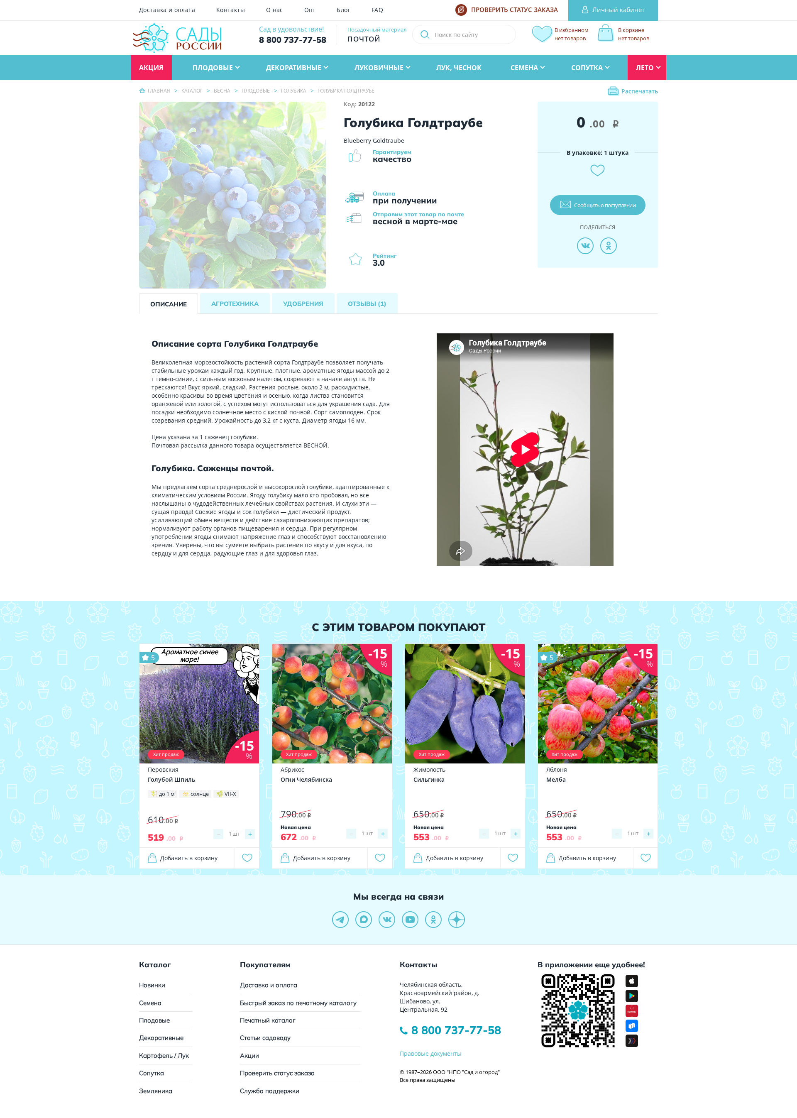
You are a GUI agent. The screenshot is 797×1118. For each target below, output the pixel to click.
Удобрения (303, 304)
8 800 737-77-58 (456, 1030)
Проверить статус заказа (277, 1073)
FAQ (377, 10)
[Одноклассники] (608, 245)
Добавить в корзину (189, 858)
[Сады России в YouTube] (410, 919)
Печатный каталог (268, 1020)
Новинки (152, 985)
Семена (150, 1003)
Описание (168, 304)
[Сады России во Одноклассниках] (433, 919)
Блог (343, 10)
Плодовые (154, 1020)
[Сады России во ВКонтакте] (387, 919)
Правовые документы (431, 1053)
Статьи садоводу (265, 1038)
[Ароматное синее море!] (199, 703)
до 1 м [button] (167, 794)
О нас (274, 10)
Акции (249, 1055)
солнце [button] (200, 794)
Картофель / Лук (164, 1055)
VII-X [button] (230, 794)
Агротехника (235, 304)
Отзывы (367, 304)
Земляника (155, 1091)
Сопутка (151, 1073)
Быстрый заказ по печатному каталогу (298, 1003)
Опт (310, 10)
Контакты (230, 10)
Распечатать (639, 91)
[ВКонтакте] (585, 245)
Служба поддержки (269, 1091)
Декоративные (161, 1038)
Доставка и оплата (167, 10)
